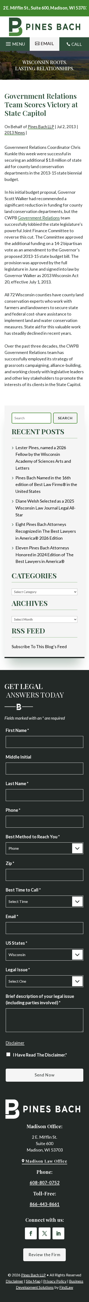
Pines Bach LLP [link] (41, 126)
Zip (10, 863)
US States (16, 943)
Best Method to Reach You (33, 836)
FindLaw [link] (66, 1287)
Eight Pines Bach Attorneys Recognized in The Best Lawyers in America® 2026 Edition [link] (45, 531)
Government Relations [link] (39, 217)
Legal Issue (18, 969)
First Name (17, 730)
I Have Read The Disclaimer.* (40, 1054)
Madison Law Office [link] (46, 1161)
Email (12, 916)
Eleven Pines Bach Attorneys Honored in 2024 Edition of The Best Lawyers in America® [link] (44, 554)
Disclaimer (15, 1042)
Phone (13, 810)
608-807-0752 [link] (45, 1182)
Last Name (17, 783)
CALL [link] (76, 44)
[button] (15, 42)
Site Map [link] (33, 1281)
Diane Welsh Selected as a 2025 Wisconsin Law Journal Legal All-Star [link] (45, 507)
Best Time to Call (23, 889)
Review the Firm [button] (44, 1254)
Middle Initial (18, 757)
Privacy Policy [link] (54, 1281)
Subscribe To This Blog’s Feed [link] (39, 646)
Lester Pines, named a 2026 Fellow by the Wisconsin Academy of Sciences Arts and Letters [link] (43, 458)
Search (65, 418)
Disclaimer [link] (14, 1281)
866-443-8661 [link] (45, 1204)
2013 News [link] (15, 132)
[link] (44, 27)
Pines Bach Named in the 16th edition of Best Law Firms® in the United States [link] (46, 484)
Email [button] (47, 43)
